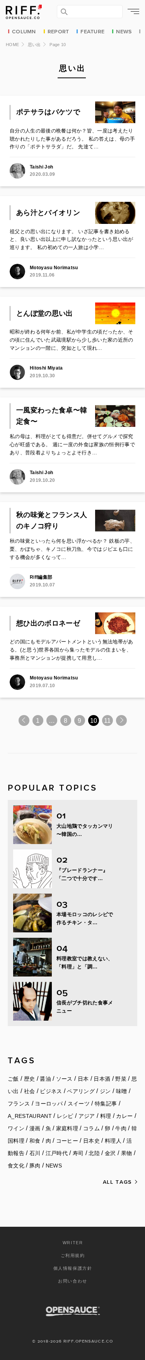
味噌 (121, 1091)
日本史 (91, 1141)
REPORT (58, 31)
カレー (124, 1116)
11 (107, 720)
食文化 (16, 1165)
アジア (86, 1116)
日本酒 (102, 1079)
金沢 (110, 1153)
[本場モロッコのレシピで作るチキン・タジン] (32, 913)
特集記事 (106, 1103)
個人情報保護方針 (72, 1268)
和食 (35, 1141)
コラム (91, 1128)
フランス (19, 1103)
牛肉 (120, 1128)
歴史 (29, 1079)
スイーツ (79, 1103)
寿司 (78, 1153)
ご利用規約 (73, 1255)
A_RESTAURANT (30, 1116)
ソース (64, 1079)
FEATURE (92, 31)
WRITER (73, 1242)
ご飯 (13, 1079)
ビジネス (51, 1091)
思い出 (34, 44)
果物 (126, 1153)
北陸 (94, 1153)
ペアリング (81, 1091)
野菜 (120, 1079)
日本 (83, 1079)
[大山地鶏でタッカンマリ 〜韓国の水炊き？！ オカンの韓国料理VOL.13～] (32, 824)
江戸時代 (57, 1153)
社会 (29, 1091)
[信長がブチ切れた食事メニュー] (32, 1001)
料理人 (113, 1141)
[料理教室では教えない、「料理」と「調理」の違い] (32, 957)
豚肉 (35, 1165)
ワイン (16, 1128)
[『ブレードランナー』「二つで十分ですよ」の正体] (32, 868)
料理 (105, 1116)
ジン (105, 1091)
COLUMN (24, 31)
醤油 (45, 1079)
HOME (12, 44)
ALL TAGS (117, 1181)
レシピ (65, 1116)
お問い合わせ (72, 1281)
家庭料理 (67, 1128)
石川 (35, 1153)
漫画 (35, 1128)
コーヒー (67, 1141)
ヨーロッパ (49, 1103)
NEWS (123, 31)
